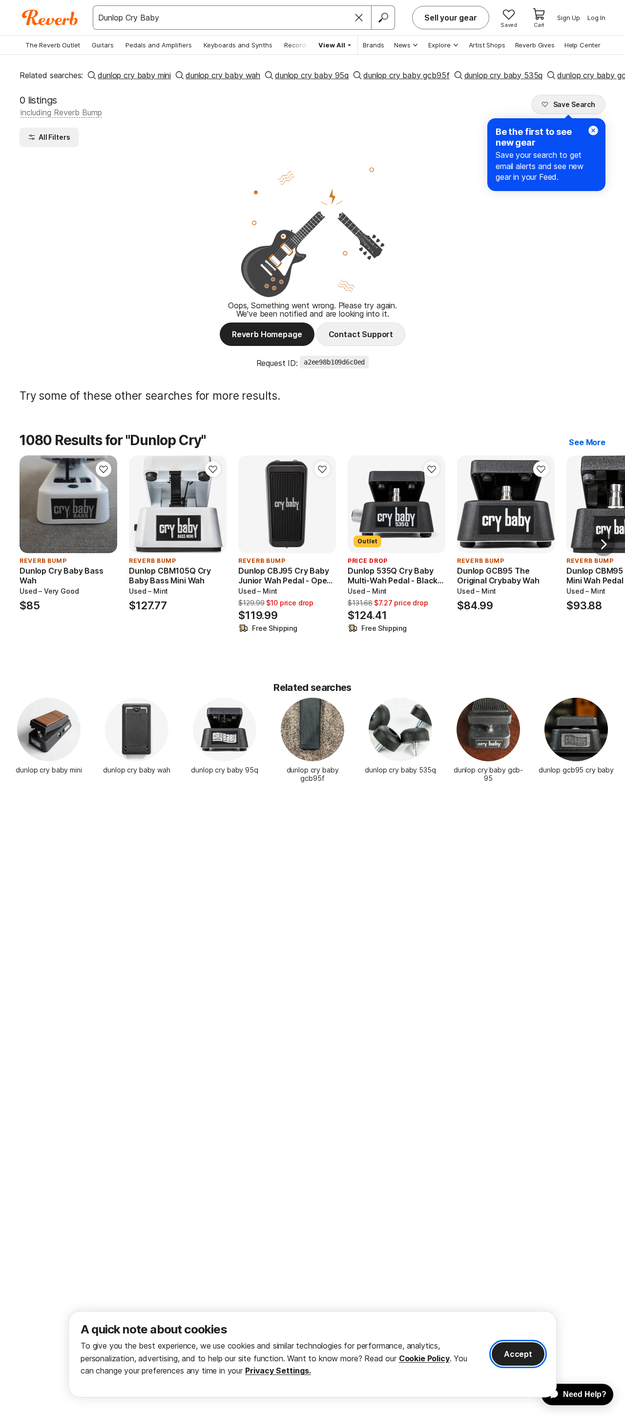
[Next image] (103, 504)
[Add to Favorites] (103, 469)
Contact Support (361, 334)
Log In (596, 17)
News (402, 45)
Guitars (103, 45)
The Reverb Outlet (52, 45)
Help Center (582, 45)
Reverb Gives (535, 45)
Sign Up (568, 17)
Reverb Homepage (267, 334)
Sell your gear (450, 17)
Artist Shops (487, 45)
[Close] (359, 17)
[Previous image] (33, 504)
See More (587, 442)
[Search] (383, 17)
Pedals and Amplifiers (158, 45)
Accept (518, 1354)
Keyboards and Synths (238, 45)
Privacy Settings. (278, 1370)
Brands (373, 45)
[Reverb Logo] (50, 17)
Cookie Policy (424, 1358)
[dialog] (312, 1354)
